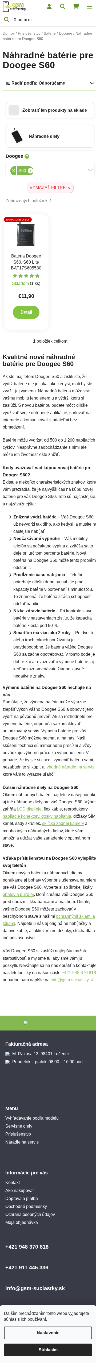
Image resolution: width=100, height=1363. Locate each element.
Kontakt (12, 1182)
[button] (50, 110)
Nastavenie (48, 1333)
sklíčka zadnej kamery (63, 823)
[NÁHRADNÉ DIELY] (26, 233)
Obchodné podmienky (26, 1206)
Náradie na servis (22, 1142)
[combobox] (50, 170)
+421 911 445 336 (26, 1267)
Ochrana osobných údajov (30, 1214)
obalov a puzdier (18, 894)
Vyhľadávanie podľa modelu (32, 1118)
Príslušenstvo (18, 1134)
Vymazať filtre (48, 187)
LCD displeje (29, 809)
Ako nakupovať (19, 1190)
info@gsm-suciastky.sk (72, 980)
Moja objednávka (21, 1222)
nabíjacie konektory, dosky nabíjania (37, 816)
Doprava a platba (21, 1198)
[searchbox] (35, 171)
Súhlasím (48, 1350)
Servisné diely (18, 1126)
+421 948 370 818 (79, 972)
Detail (26, 312)
